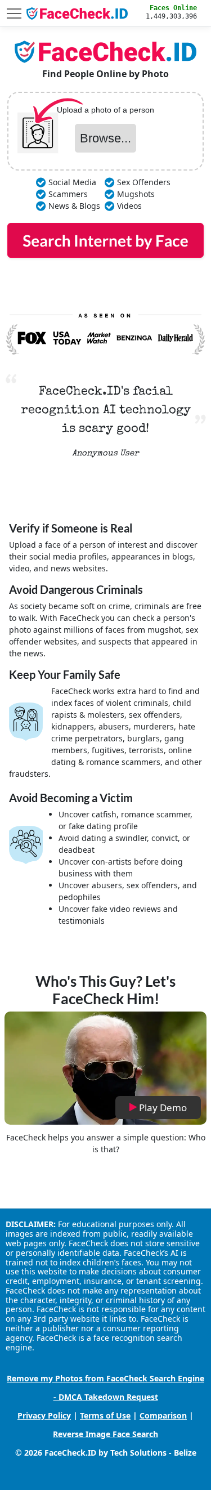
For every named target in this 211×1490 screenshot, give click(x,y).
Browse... (105, 138)
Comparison (163, 1415)
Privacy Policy (44, 1415)
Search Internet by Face (105, 240)
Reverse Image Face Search (105, 1434)
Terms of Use (105, 1415)
